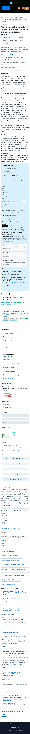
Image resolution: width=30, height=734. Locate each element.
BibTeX (12, 282)
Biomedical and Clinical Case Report (11, 560)
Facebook (9, 730)
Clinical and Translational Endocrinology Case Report (14, 569)
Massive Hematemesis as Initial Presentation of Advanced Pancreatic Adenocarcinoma (13, 673)
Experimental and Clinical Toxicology (12, 447)
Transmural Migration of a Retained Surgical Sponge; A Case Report (13, 609)
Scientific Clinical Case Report (10, 555)
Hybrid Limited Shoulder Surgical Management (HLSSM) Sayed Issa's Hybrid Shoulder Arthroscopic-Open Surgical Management (14, 698)
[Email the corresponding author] (12, 55)
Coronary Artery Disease (8, 551)
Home (2, 17)
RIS (9, 282)
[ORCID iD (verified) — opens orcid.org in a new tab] (20, 49)
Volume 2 (5, 419)
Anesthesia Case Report (8, 584)
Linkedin (21, 730)
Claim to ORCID (7, 359)
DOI (6, 40)
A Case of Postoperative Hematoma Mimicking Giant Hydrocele (13, 631)
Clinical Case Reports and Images (11, 516)
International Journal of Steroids (11, 450)
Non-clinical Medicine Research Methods (13, 575)
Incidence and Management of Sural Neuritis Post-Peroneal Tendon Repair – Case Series (15, 592)
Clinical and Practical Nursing (10, 445)
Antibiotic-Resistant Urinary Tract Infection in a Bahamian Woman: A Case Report (15, 652)
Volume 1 (5, 422)
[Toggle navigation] (26, 8)
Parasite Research (7, 448)
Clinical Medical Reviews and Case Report (13, 564)
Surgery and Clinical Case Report (10, 580)
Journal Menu (15, 11)
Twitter (16, 730)
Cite (3, 540)
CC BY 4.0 (7, 43)
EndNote (16, 282)
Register (6, 8)
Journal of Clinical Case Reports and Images (14, 17)
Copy (24, 201)
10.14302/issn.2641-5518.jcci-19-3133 (11, 201)
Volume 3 (5, 415)
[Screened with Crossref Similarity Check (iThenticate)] (7, 394)
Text (20, 282)
